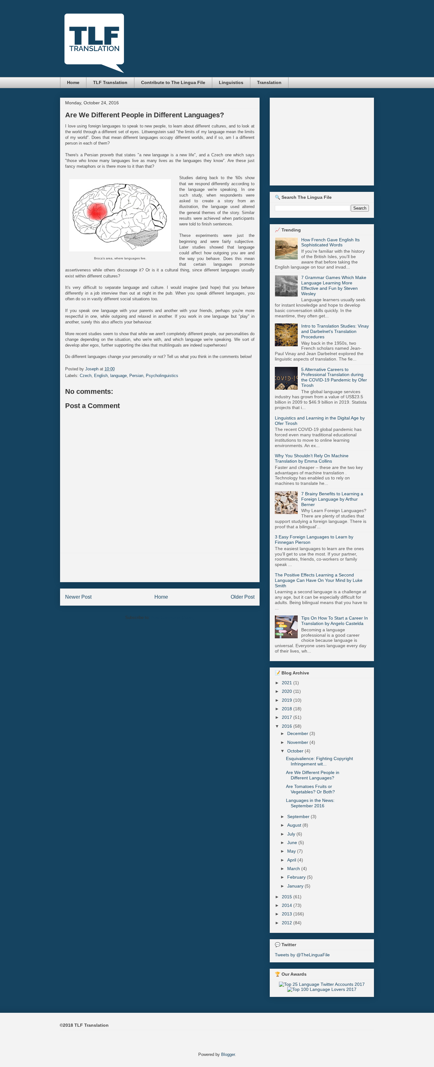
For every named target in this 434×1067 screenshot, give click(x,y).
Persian (136, 375)
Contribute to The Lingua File (173, 82)
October (296, 750)
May (292, 851)
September (299, 816)
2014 (287, 905)
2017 (287, 717)
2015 (287, 896)
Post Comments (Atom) (172, 617)
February (297, 877)
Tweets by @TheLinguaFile (302, 954)
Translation (269, 82)
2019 (287, 700)
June (292, 842)
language (118, 375)
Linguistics (231, 82)
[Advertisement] (159, 567)
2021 (287, 682)
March (294, 868)
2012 (287, 922)
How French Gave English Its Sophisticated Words (330, 242)
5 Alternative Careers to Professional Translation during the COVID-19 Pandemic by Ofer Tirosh (334, 377)
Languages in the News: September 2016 (310, 803)
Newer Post (78, 597)
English (101, 375)
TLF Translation (110, 82)
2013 (287, 913)
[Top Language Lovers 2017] (321, 989)
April (292, 859)
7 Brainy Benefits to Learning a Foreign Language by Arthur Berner (332, 499)
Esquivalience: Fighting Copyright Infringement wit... (319, 761)
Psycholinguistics (162, 375)
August (294, 825)
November (298, 742)
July (291, 833)
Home (73, 82)
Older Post (242, 597)
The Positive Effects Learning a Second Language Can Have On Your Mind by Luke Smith (319, 580)
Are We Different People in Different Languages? (312, 775)
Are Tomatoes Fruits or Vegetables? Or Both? (310, 789)
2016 (287, 726)
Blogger (228, 1054)
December (298, 733)
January (296, 885)
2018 (287, 708)
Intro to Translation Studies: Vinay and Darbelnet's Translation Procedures (335, 331)
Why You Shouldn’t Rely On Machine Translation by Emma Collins (312, 458)
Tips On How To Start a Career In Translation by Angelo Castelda (334, 620)
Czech (86, 375)
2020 (287, 691)
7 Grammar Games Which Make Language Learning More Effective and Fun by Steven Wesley (333, 285)
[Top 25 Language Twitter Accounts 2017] (322, 984)
